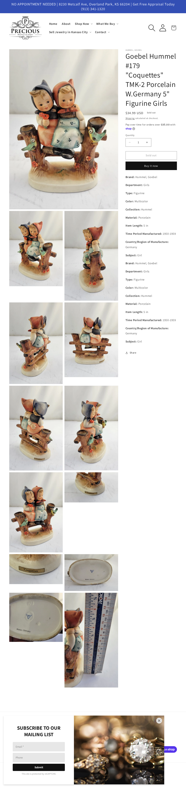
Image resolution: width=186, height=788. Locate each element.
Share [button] (133, 352)
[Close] (159, 721)
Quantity (130, 135)
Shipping (130, 118)
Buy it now (151, 166)
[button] (83, 24)
